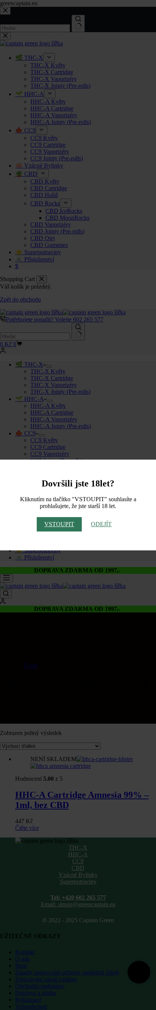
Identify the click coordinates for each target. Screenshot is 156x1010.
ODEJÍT (101, 524)
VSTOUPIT (59, 524)
